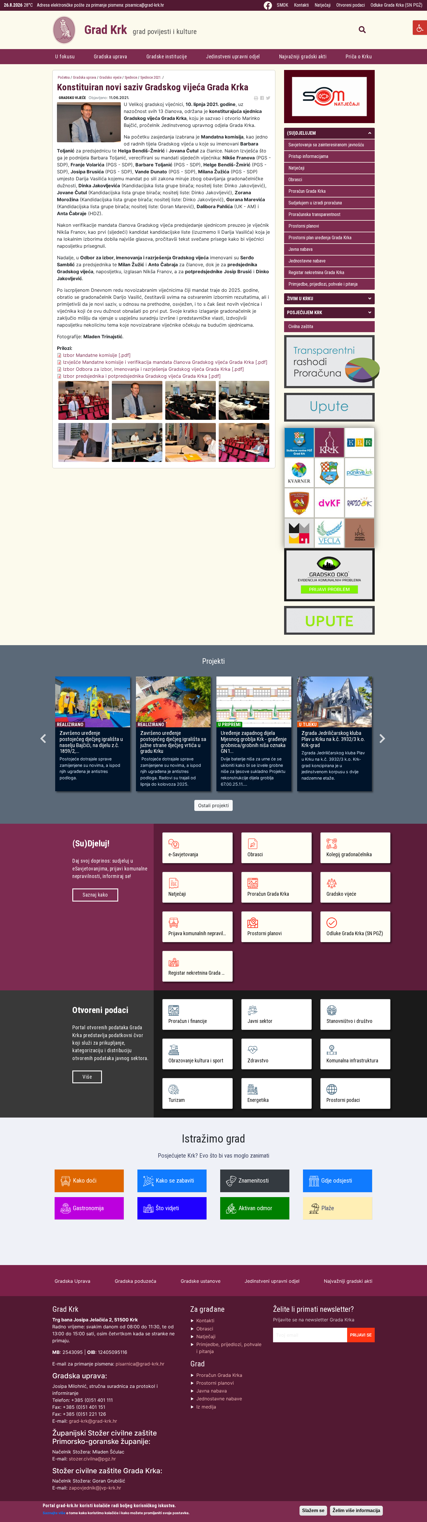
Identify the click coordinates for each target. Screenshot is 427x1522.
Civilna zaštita (300, 326)
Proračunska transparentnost (314, 214)
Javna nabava (300, 249)
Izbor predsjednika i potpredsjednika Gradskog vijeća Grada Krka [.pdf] (142, 376)
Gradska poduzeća (135, 1281)
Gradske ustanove (200, 1281)
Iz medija (206, 1407)
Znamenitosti (253, 1180)
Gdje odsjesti (336, 1180)
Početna (64, 77)
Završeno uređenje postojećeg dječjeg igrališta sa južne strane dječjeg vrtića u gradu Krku (173, 742)
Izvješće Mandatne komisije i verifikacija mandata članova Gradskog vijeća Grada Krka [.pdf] (165, 362)
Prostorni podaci (343, 1100)
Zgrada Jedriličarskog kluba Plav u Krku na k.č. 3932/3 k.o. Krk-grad (333, 739)
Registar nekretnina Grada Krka (316, 272)
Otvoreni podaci (350, 5)
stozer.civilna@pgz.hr (92, 1459)
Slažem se (313, 1510)
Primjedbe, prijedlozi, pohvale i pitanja (323, 284)
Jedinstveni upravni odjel (233, 57)
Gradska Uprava (72, 1281)
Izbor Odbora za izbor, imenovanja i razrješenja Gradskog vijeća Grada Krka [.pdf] (153, 369)
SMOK (282, 5)
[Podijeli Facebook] (262, 98)
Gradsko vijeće (110, 77)
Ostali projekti (213, 805)
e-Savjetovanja (183, 854)
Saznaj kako (95, 895)
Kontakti (301, 5)
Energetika (258, 1100)
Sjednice (131, 77)
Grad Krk (140, 29)
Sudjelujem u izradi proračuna (315, 203)
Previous (44, 737)
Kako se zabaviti (175, 1180)
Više (87, 1077)
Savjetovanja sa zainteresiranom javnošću (326, 144)
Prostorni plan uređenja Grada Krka (319, 237)
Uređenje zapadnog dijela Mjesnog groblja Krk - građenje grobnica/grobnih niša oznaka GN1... (254, 742)
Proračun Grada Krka (307, 191)
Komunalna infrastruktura (352, 1061)
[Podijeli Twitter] (268, 98)
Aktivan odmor (255, 1208)
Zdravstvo (257, 1061)
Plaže (327, 1208)
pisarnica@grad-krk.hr (144, 5)
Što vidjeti (167, 1208)
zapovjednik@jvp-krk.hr (95, 1488)
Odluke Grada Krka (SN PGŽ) (396, 5)
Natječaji (323, 5)
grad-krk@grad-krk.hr (93, 1421)
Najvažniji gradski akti (303, 57)
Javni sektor (259, 1021)
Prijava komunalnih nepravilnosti (200, 933)
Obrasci (295, 179)
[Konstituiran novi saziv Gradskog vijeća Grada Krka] (83, 400)
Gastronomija (88, 1208)
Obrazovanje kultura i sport (195, 1061)
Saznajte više (54, 1512)
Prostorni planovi (303, 226)
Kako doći (84, 1180)
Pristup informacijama (308, 156)
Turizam (176, 1100)
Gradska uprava (110, 57)
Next (383, 737)
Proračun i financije (187, 1021)
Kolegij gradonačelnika (349, 854)
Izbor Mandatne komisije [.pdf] (97, 355)
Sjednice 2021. (151, 77)
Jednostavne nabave (307, 261)
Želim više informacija (356, 1510)
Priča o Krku (359, 57)
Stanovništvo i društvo (349, 1021)
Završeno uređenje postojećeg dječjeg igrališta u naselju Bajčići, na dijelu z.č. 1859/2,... (91, 742)
